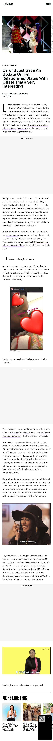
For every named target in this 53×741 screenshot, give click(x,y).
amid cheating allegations (21, 432)
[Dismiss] (49, 717)
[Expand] (41, 717)
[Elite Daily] (7, 4)
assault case (12, 235)
